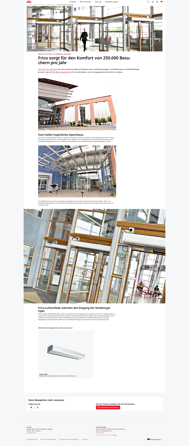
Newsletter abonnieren (109, 407)
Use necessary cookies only (143, 434)
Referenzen (41, 4)
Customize (142, 430)
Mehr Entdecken (85, 2)
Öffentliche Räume (50, 4)
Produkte (72, 2)
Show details (56, 443)
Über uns (98, 2)
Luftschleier (63, 72)
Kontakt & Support (111, 2)
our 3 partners (61, 426)
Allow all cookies (143, 425)
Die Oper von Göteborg (47, 69)
